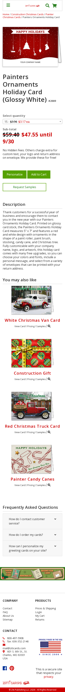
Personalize (15, 174)
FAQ (5, 612)
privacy (48, 677)
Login (38, 612)
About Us (8, 615)
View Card (19, 326)
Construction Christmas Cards (27, 14)
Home (6, 14)
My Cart (40, 615)
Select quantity (14, 116)
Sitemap (8, 619)
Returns (39, 619)
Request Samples (24, 187)
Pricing (30, 326)
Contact (7, 608)
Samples (41, 326)
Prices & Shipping (45, 608)
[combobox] (32, 121)
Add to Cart (38, 174)
